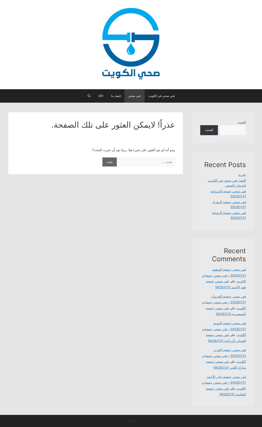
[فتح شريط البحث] (89, 96)
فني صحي (134, 96)
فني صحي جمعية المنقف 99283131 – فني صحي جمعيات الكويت (224, 275)
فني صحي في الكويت (161, 96)
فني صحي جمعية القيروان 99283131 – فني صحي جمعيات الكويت (224, 302)
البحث (242, 122)
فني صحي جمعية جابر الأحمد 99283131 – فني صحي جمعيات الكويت (224, 382)
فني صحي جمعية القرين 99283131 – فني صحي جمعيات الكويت (224, 356)
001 (101, 96)
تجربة (242, 175)
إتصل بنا (116, 96)
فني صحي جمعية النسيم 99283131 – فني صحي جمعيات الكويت (224, 329)
